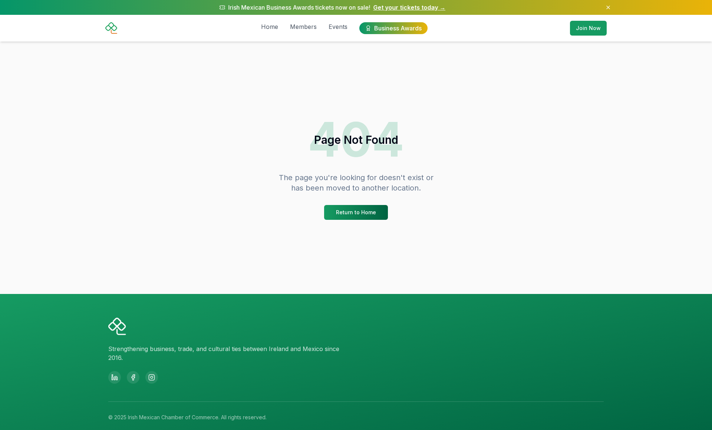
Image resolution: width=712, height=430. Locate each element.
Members (303, 26)
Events (338, 26)
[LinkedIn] (114, 377)
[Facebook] (133, 377)
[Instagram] (151, 377)
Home (269, 26)
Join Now (588, 28)
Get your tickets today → (393, 7)
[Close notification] (608, 7)
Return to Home (356, 212)
